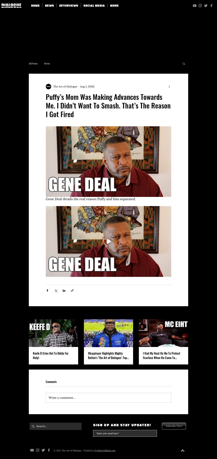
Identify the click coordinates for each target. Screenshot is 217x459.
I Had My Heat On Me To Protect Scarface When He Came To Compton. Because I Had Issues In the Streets (163, 355)
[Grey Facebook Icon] (211, 5)
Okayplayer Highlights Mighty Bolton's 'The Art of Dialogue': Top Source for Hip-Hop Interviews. (107, 355)
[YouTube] (194, 5)
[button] (94, 5)
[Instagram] (200, 5)
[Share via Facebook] (47, 290)
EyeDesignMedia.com (104, 450)
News (47, 63)
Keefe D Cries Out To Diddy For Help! (50, 355)
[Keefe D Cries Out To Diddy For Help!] (53, 333)
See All (184, 313)
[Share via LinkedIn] (64, 290)
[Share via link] (72, 290)
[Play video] (108, 241)
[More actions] (169, 87)
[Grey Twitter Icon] (206, 5)
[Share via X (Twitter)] (55, 290)
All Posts (33, 63)
